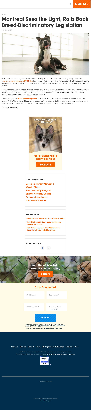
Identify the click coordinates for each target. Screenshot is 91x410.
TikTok (54, 370)
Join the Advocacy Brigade (38, 193)
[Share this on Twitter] (49, 248)
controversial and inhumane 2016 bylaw (18, 81)
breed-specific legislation (27, 99)
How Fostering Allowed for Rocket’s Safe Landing (46, 218)
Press (38, 347)
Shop (77, 347)
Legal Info (60, 354)
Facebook (36, 370)
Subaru (45, 387)
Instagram (50, 370)
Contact (31, 347)
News (4, 14)
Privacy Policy (58, 328)
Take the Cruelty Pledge (37, 190)
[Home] (17, 4)
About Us (14, 347)
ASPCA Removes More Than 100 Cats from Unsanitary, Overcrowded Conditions (43, 229)
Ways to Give (32, 187)
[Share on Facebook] (42, 248)
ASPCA (45, 341)
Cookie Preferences (69, 354)
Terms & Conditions (49, 328)
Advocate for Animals (36, 197)
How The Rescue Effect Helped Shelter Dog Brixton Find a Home (44, 223)
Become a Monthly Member (39, 183)
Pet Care (69, 347)
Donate (81, 4)
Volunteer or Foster (35, 200)
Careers (23, 347)
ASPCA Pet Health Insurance (45, 394)
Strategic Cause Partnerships (53, 347)
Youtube (45, 370)
